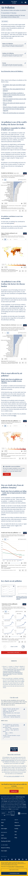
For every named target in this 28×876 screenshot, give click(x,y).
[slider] (22, 203)
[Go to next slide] (23, 646)
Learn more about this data (13, 270)
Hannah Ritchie (6, 12)
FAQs (10, 809)
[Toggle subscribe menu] (25, 2)
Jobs (16, 834)
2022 (24, 636)
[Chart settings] (25, 611)
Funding (16, 828)
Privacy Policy (11, 866)
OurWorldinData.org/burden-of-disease (8, 363)
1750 (6, 636)
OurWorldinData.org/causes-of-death (7, 210)
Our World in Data (14, 2)
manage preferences (19, 866)
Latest (2, 835)
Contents (5, 21)
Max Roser (14, 12)
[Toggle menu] (2, 2)
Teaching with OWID (5, 841)
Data (2, 825)
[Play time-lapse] (2, 203)
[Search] (22, 2)
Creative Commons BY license (7, 760)
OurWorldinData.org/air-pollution (7, 271)
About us (17, 822)
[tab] (2, 180)
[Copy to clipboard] (22, 709)
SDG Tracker (4, 838)
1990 (6, 203)
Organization (17, 825)
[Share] (23, 211)
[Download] (20, 211)
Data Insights (4, 828)
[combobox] (22, 2)
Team (16, 831)
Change (23, 179)
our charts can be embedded (13, 776)
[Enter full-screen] (25, 211)
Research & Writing (5, 847)
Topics (2, 822)
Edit (20, 611)
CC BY (16, 210)
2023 (25, 203)
